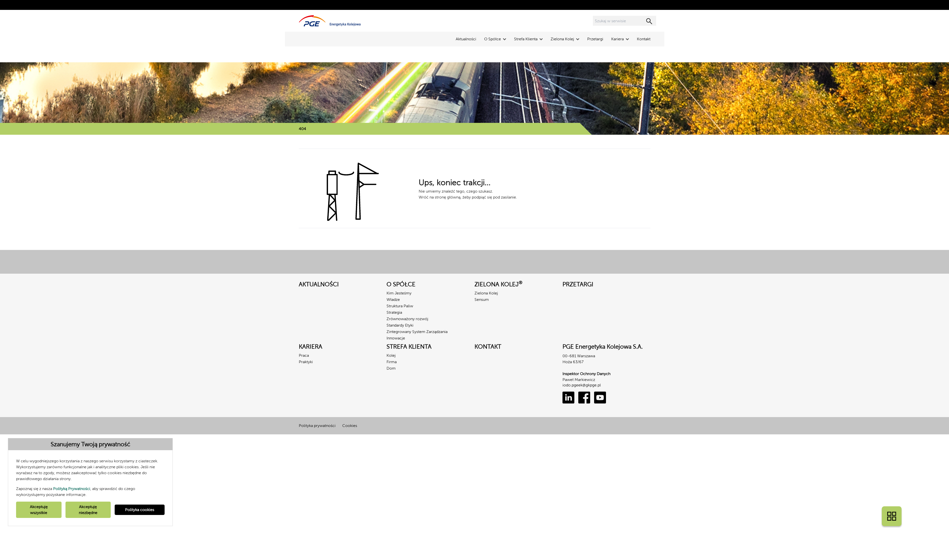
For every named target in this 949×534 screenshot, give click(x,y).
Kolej (391, 355)
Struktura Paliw (400, 306)
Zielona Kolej (486, 293)
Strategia (394, 312)
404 (302, 129)
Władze (393, 299)
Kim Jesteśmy (399, 293)
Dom (391, 368)
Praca (304, 355)
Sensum (481, 299)
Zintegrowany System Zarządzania (417, 332)
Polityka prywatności (317, 425)
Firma (392, 362)
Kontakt (643, 39)
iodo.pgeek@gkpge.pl (581, 385)
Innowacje (396, 338)
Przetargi (595, 39)
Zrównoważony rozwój (407, 319)
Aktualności (466, 39)
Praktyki (306, 362)
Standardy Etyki (400, 325)
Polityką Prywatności (71, 489)
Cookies (349, 425)
